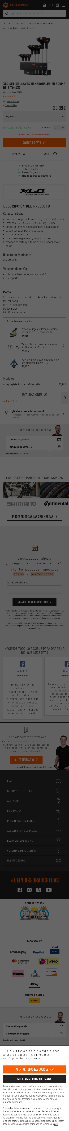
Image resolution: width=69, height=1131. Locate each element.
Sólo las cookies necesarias (34, 1079)
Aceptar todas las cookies (32, 1069)
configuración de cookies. (23, 1058)
